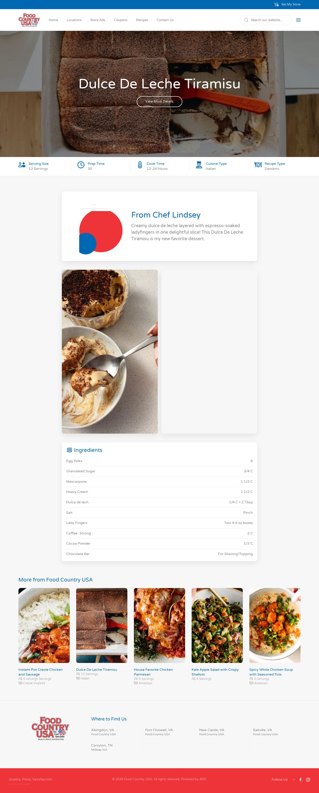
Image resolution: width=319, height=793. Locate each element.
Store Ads (97, 20)
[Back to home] (29, 20)
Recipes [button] (142, 20)
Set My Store (291, 4)
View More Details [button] (159, 101)
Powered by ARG (193, 779)
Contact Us (165, 20)
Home (53, 20)
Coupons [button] (120, 20)
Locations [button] (74, 20)
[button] (287, 4)
